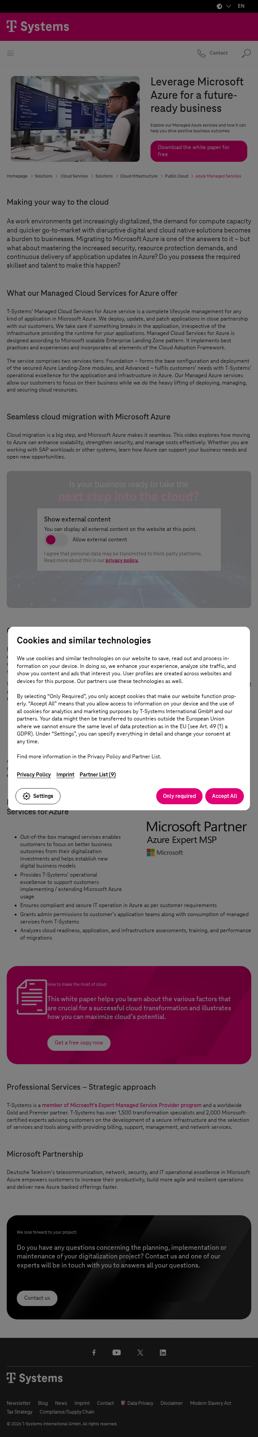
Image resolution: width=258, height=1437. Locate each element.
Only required (179, 796)
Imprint (65, 774)
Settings (43, 796)
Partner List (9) (98, 774)
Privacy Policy (34, 774)
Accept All (224, 796)
